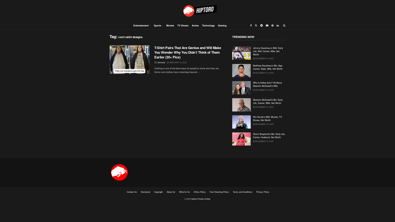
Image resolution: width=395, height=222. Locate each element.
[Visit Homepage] (197, 10)
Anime (195, 25)
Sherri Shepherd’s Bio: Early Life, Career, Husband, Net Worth (269, 135)
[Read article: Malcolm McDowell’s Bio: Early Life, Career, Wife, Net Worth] (241, 104)
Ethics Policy (200, 191)
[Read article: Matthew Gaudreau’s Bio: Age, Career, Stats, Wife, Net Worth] (241, 70)
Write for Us (184, 191)
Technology (208, 25)
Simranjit (161, 62)
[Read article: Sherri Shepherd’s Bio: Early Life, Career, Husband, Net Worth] (241, 139)
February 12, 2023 (177, 62)
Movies (170, 25)
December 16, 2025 (264, 58)
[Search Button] (284, 25)
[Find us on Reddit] (261, 25)
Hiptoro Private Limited (200, 198)
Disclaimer (145, 191)
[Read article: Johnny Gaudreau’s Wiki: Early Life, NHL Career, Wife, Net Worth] (241, 53)
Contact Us (132, 191)
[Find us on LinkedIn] (278, 25)
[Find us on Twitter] (256, 25)
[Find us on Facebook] (251, 25)
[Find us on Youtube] (267, 25)
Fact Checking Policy (219, 191)
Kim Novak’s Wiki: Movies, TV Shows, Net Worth (267, 118)
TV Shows (182, 25)
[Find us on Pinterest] (272, 25)
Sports (157, 25)
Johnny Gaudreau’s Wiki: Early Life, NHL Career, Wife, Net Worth (268, 51)
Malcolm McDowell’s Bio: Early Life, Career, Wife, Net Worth (268, 101)
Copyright (158, 191)
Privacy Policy (262, 191)
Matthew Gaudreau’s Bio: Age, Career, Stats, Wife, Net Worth (268, 67)
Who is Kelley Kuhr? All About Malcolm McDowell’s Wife (267, 84)
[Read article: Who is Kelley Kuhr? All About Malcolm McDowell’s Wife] (241, 87)
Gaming (222, 25)
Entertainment (141, 25)
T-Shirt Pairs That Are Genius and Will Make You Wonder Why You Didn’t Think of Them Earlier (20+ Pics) (187, 52)
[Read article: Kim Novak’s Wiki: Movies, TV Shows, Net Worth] (241, 122)
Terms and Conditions (242, 191)
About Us (171, 191)
